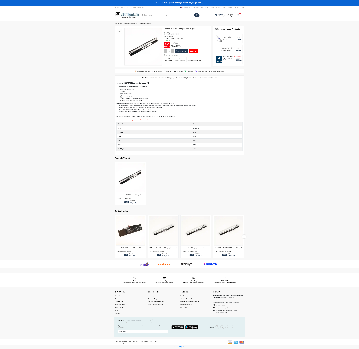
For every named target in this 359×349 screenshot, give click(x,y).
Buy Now (194, 51)
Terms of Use (119, 302)
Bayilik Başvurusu (216, 7)
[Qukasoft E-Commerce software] (179, 347)
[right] (244, 236)
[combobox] (120, 331)
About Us (117, 296)
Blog (116, 310)
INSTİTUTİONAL (120, 292)
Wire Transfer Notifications (156, 302)
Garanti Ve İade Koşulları (155, 304)
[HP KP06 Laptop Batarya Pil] (195, 231)
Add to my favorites (172, 55)
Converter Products (186, 304)
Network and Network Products (189, 302)
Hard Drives (183, 307)
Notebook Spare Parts (187, 296)
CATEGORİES (184, 292)
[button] (240, 15)
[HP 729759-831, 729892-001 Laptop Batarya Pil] (228, 231)
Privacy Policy (119, 299)
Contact (229, 7)
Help (224, 7)
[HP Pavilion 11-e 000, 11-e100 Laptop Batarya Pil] (163, 231)
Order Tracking (205, 7)
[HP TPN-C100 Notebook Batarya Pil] (130, 231)
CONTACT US (217, 292)
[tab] (149, 78)
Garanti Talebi (119, 307)
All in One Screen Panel (187, 299)
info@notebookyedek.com (224, 308)
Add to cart (182, 51)
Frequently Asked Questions (156, 296)
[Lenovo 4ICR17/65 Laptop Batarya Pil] (130, 178)
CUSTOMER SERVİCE (154, 292)
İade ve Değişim (120, 304)
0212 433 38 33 (220, 305)
